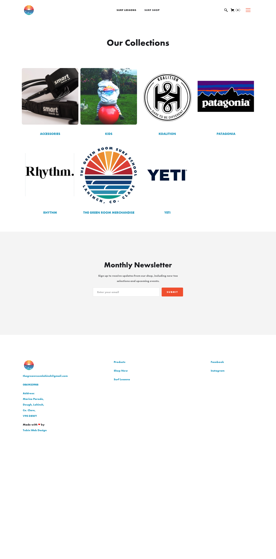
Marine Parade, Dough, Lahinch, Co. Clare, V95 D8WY (33, 404)
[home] (41, 10)
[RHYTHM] (50, 175)
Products (119, 362)
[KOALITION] (167, 96)
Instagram (217, 370)
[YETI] (167, 175)
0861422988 (30, 384)
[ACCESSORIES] (50, 96)
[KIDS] (108, 96)
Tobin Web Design (35, 430)
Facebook (217, 362)
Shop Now (121, 370)
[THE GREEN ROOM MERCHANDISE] (108, 175)
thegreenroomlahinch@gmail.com (45, 376)
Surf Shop (152, 10)
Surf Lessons (126, 10)
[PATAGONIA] (226, 96)
